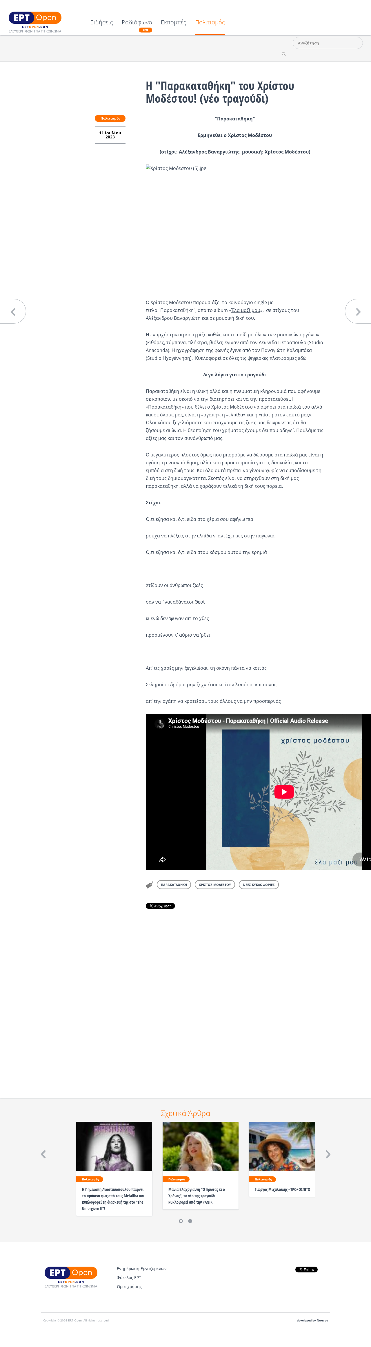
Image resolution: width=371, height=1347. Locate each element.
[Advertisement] (235, 995)
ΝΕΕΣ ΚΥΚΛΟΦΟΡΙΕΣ (259, 884)
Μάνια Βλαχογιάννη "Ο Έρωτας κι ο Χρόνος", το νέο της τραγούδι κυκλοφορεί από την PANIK (196, 1196)
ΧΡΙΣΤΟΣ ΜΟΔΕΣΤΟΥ (215, 884)
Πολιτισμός (210, 22)
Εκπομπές (173, 22)
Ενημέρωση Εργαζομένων (142, 1268)
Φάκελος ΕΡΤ (129, 1277)
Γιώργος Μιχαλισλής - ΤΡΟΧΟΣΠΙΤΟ (282, 1189)
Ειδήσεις (101, 22)
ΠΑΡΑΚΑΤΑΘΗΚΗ (174, 884)
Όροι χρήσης (129, 1286)
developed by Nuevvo (312, 1320)
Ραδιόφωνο (137, 25)
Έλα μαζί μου (245, 310)
